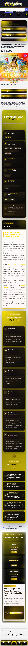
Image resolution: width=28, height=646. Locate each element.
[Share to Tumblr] (25, 634)
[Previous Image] (1, 67)
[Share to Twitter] (4, 634)
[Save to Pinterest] (16, 634)
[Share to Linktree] (12, 634)
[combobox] (12, 9)
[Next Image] (27, 67)
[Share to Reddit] (21, 634)
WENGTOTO (6, 241)
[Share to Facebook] (8, 634)
